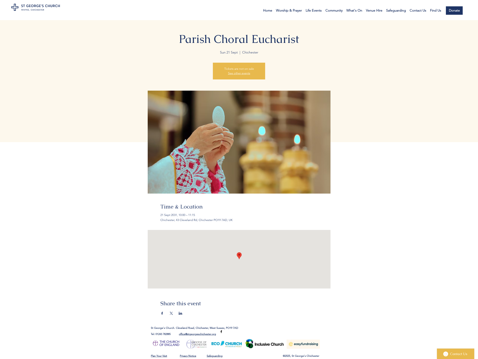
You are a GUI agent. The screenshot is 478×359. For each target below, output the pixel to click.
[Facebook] (221, 331)
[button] (289, 10)
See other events (239, 73)
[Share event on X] (171, 313)
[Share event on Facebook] (162, 313)
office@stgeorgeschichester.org (197, 334)
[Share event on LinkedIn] (180, 313)
